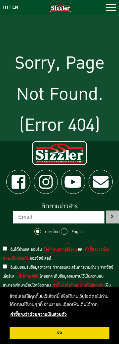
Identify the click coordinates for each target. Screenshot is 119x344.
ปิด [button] (59, 332)
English (78, 231)
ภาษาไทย (52, 231)
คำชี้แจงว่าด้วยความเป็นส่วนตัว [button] (38, 314)
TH (5, 7)
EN (15, 7)
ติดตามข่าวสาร (59, 206)
